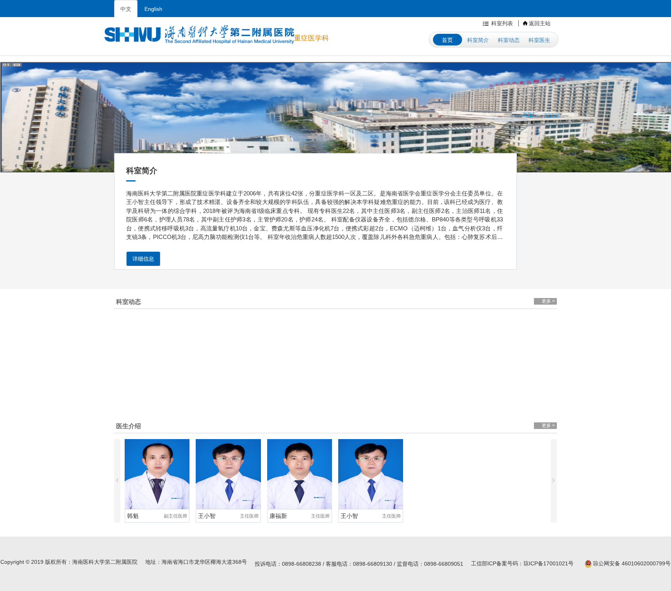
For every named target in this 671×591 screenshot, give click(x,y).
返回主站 (540, 23)
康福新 (207, 516)
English (153, 9)
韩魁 (346, 516)
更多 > (548, 301)
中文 (125, 9)
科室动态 (509, 40)
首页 (447, 40)
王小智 (135, 516)
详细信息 (143, 259)
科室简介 (478, 40)
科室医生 (539, 40)
